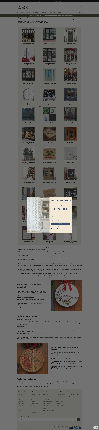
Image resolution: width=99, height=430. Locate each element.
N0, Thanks (60, 226)
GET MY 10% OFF (60, 223)
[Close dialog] (70, 198)
